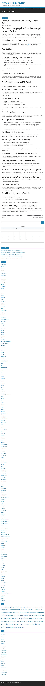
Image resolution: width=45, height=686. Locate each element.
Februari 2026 (3, 645)
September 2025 (4, 654)
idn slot (28, 44)
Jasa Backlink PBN (11, 11)
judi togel (24, 615)
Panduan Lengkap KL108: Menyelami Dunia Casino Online (11, 254)
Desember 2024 (4, 670)
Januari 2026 (3, 646)
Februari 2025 (3, 667)
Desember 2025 (4, 648)
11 (8, 234)
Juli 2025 (2, 658)
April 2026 (3, 641)
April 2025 (3, 663)
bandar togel (38, 607)
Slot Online (16, 8)
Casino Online (23, 8)
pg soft (22, 618)
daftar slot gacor (26, 609)
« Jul (1, 244)
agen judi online (16, 607)
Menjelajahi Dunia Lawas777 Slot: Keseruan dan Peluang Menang (13, 252)
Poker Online (31, 8)
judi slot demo (25, 612)
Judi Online (9, 8)
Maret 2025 (3, 665)
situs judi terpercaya (30, 621)
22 (32, 237)
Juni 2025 (2, 659)
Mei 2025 (2, 661)
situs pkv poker (37, 621)
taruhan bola (9, 627)
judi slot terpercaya (10, 615)
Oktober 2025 (3, 652)
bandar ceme (33, 607)
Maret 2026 (3, 643)
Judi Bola (4, 11)
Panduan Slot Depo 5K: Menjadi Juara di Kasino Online (12, 216)
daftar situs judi (16, 609)
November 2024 (4, 672)
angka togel (28, 607)
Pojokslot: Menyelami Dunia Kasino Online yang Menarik (11, 258)
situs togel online (13, 624)
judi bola (38, 609)
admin (10, 25)
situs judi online (21, 621)
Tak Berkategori (4, 18)
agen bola (5, 607)
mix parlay (17, 618)
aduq (1, 607)
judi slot (18, 612)
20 (20, 237)
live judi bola (11, 618)
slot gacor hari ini (30, 624)
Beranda (3, 8)
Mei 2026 (2, 639)
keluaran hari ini (30, 615)
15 (32, 234)
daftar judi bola (8, 609)
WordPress (8, 683)
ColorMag (2, 683)
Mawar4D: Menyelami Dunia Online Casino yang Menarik (11, 250)
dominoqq (34, 609)
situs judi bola (13, 621)
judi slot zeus (19, 615)
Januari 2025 (3, 669)
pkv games (26, 618)
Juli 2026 (2, 635)
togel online (21, 627)
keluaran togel (38, 615)
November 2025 (4, 650)
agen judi (10, 607)
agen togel (23, 607)
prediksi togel (6, 621)
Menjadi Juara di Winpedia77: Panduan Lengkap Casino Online (35, 216)
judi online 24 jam (10, 612)
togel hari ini (15, 627)
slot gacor (20, 624)
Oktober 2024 (3, 674)
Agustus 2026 (3, 634)
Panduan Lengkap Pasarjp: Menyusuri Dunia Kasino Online (12, 256)
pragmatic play (34, 618)
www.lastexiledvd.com (13, 2)
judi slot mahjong (33, 612)
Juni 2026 (2, 637)
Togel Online (38, 8)
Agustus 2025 (3, 656)
